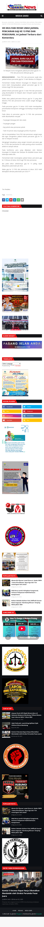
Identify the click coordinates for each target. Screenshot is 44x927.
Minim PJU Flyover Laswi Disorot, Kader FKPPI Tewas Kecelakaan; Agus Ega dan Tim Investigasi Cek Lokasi (26, 582)
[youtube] (11, 420)
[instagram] (11, 415)
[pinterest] (32, 411)
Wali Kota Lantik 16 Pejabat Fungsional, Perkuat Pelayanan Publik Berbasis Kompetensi (24, 592)
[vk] (32, 415)
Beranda (4, 22)
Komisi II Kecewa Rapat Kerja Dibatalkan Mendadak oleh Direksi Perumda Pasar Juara (26, 733)
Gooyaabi (39, 914)
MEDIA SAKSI (22, 15)
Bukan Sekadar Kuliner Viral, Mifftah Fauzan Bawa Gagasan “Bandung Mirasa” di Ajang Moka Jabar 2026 (26, 602)
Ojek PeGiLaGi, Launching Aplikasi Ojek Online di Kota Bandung (24, 724)
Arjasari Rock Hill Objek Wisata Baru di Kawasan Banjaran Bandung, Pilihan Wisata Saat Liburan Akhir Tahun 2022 (26, 715)
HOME (14, 910)
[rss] (11, 411)
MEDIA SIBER (28, 910)
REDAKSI (20, 910)
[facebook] (11, 406)
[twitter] (32, 406)
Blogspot (19, 914)
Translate (17, 366)
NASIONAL (11, 22)
